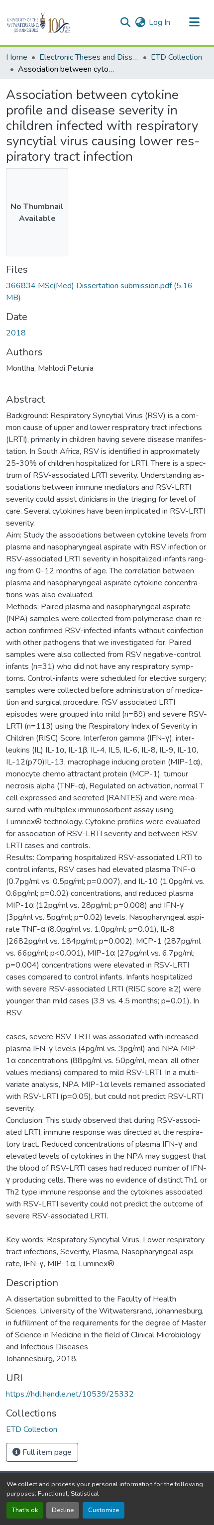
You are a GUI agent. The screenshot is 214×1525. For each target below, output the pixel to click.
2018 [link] (16, 332)
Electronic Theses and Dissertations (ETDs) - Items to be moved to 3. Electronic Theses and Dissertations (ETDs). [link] (89, 57)
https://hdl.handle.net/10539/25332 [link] (70, 1394)
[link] (107, 292)
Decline (63, 1510)
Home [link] (16, 57)
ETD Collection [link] (176, 57)
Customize (103, 1510)
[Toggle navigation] (194, 22)
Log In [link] (159, 22)
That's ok (25, 1510)
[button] (55, 22)
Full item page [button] (46, 1452)
